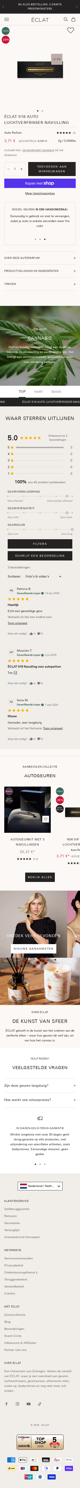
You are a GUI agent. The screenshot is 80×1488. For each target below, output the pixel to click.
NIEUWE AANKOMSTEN (34, 948)
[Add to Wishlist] (70, 30)
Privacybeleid (13, 1265)
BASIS (56, 391)
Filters (40, 543)
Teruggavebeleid (15, 1279)
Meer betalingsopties (40, 193)
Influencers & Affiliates (20, 1343)
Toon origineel (17, 623)
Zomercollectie (14, 1314)
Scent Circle (13, 1335)
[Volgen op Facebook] (6, 1404)
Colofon (9, 1293)
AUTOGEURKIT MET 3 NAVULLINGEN (27, 842)
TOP (22, 391)
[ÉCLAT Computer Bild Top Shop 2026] (40, 1442)
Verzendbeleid (14, 1286)
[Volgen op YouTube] (28, 1404)
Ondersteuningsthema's (21, 1272)
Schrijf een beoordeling (40, 555)
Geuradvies (12, 1223)
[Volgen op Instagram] (17, 1404)
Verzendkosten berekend (38, 150)
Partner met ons (15, 1350)
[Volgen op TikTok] (40, 1404)
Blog (7, 1321)
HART (38, 391)
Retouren (10, 1216)
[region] (40, 1136)
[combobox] (40, 1186)
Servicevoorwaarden (18, 1258)
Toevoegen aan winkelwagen (52, 169)
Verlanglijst (12, 1230)
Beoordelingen (14, 1328)
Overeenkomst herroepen (22, 1237)
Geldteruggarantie (16, 1209)
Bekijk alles (40, 877)
